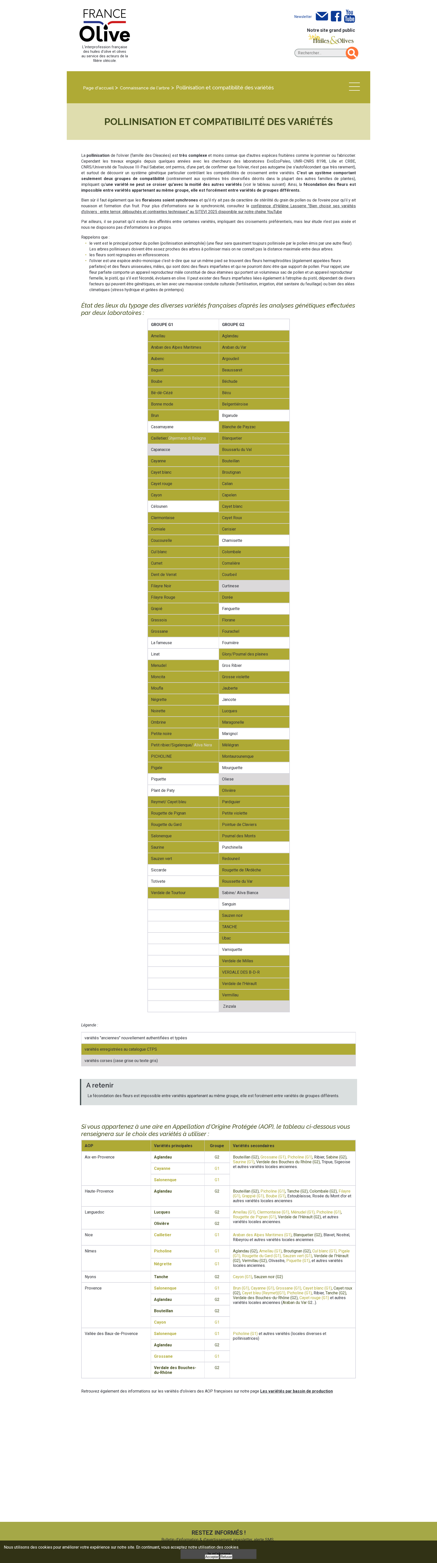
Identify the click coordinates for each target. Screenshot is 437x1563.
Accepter (212, 1557)
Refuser (226, 1557)
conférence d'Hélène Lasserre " (280, 206)
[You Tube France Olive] (349, 16)
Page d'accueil (98, 87)
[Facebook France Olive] (336, 16)
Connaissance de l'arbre (145, 87)
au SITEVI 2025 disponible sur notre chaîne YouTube (236, 211)
